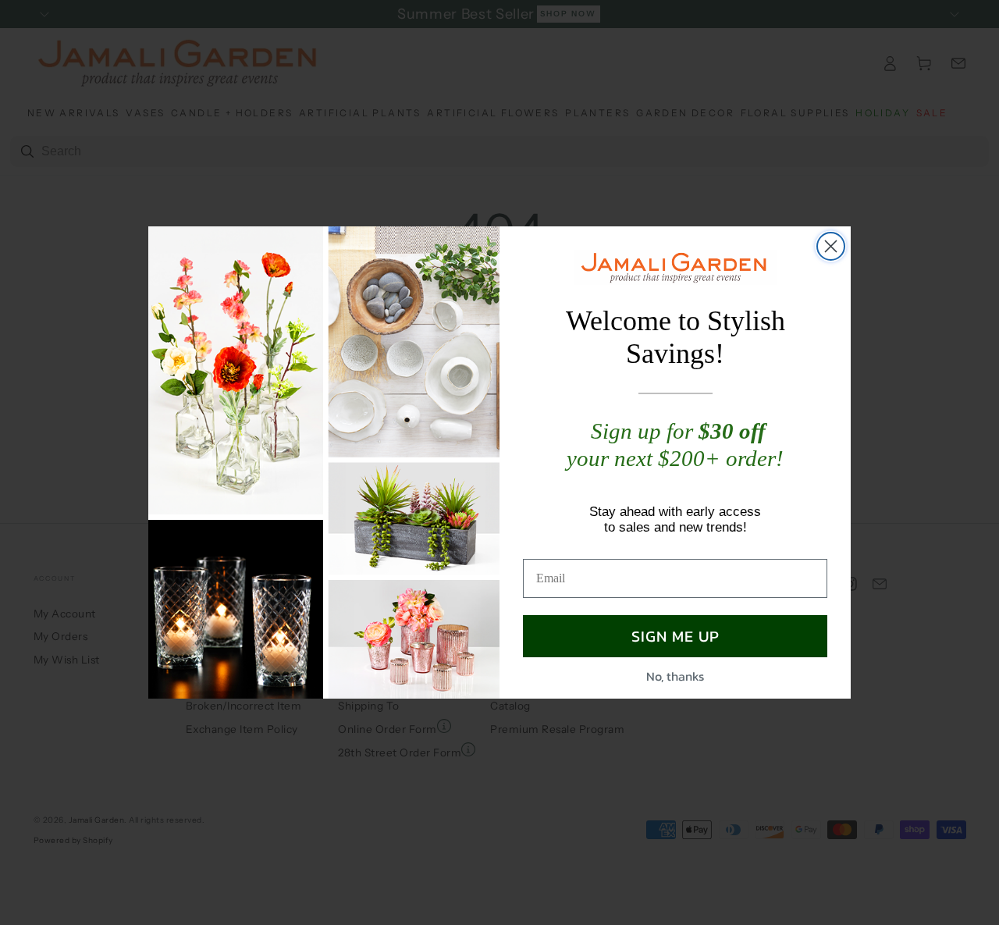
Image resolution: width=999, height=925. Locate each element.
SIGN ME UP (675, 636)
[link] (675, 267)
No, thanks (675, 676)
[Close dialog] (830, 246)
